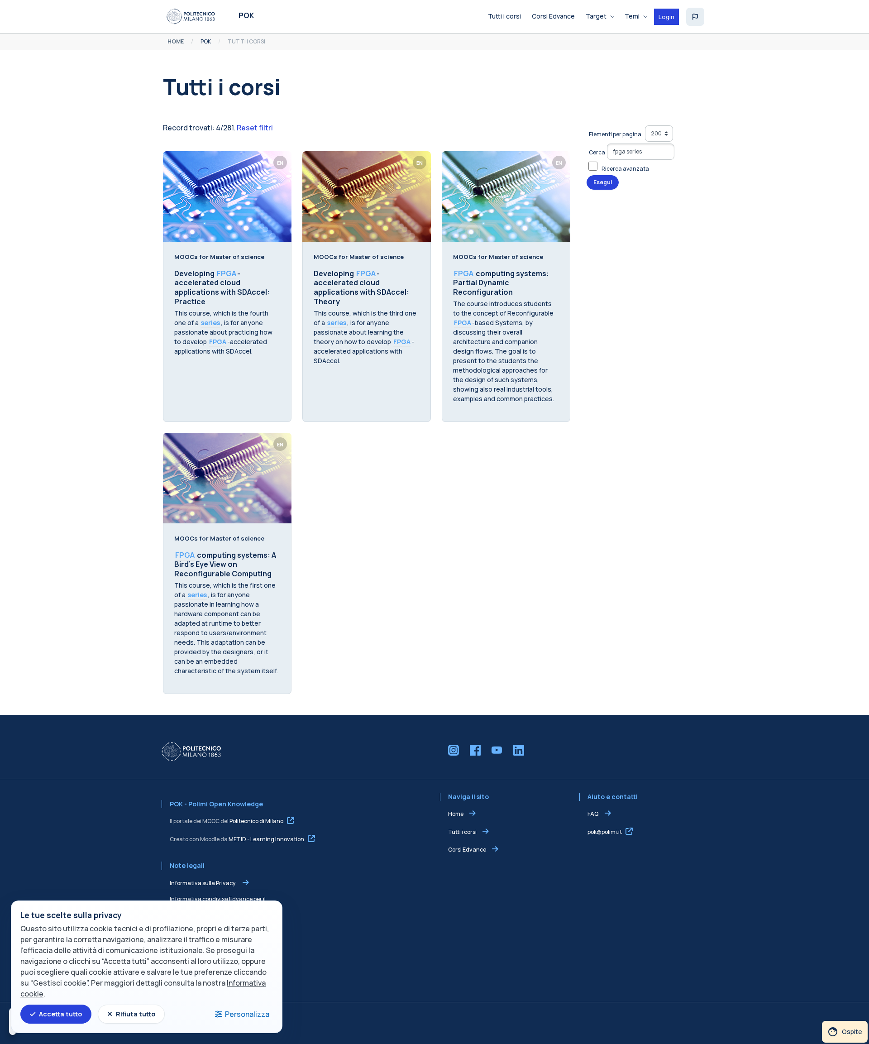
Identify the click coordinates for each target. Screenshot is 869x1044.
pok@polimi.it (604, 832)
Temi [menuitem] (632, 16)
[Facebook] (475, 750)
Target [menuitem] (596, 16)
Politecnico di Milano (256, 821)
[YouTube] (497, 750)
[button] (695, 17)
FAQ (593, 814)
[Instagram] (453, 750)
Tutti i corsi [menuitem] (504, 16)
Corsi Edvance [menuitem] (553, 16)
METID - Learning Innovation (266, 839)
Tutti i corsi (462, 832)
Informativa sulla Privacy (203, 883)
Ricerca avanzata (625, 168)
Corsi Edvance (467, 849)
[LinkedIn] (518, 750)
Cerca (597, 152)
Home (455, 814)
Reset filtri (255, 128)
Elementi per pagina (615, 134)
